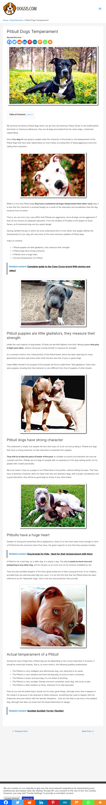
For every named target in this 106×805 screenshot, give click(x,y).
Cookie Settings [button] (12, 799)
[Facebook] (9, 42)
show (30, 115)
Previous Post (20, 731)
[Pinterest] (29, 42)
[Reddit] (19, 42)
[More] (50, 42)
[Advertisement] (53, 759)
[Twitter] (14, 42)
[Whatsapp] (45, 42)
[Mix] (40, 42)
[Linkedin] (24, 42)
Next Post (88, 731)
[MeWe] (35, 42)
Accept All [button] (27, 799)
